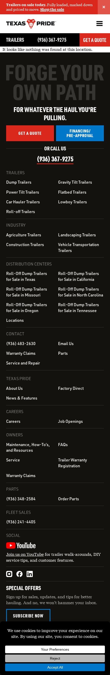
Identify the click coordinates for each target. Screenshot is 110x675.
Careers (13, 421)
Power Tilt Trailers (22, 192)
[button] (99, 23)
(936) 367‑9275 (52, 39)
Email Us (66, 343)
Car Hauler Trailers (23, 201)
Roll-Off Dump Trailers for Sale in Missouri (26, 291)
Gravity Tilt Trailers (75, 182)
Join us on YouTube (25, 554)
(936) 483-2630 (21, 343)
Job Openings (70, 421)
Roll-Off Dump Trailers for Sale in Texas (26, 276)
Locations (15, 320)
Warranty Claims (21, 353)
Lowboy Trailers (72, 201)
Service (13, 459)
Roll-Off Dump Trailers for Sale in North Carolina (80, 291)
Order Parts (68, 498)
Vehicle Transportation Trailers (78, 247)
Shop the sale (52, 9)
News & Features (21, 398)
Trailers (15, 39)
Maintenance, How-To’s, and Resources (28, 447)
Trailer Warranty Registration (72, 462)
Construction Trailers (25, 244)
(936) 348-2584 (21, 498)
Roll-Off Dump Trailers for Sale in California (78, 276)
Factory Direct (71, 388)
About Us (14, 388)
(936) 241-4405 (21, 521)
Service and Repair (23, 363)
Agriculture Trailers (23, 234)
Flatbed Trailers (72, 192)
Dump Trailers (18, 182)
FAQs (63, 444)
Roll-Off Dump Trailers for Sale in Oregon (26, 307)
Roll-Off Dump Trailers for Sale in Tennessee (78, 307)
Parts (63, 353)
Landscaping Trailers (77, 234)
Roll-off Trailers (20, 211)
